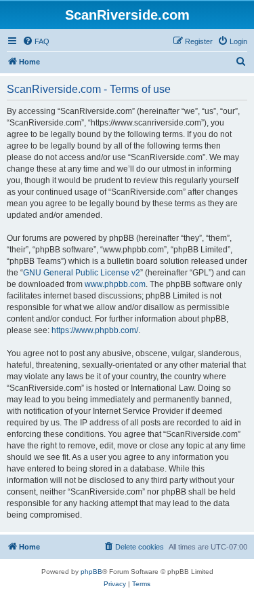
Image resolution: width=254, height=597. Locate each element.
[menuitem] (35, 41)
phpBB (91, 571)
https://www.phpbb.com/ (94, 330)
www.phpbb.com (115, 284)
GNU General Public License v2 (81, 272)
